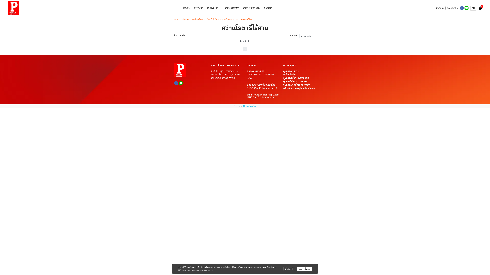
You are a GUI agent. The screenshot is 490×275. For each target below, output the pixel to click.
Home (176, 19)
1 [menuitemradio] (245, 49)
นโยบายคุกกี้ (208, 270)
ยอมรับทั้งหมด (304, 269)
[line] (466, 8)
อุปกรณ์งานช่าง (291, 71)
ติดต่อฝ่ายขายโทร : (256, 71)
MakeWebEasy (251, 106)
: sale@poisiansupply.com (265, 95)
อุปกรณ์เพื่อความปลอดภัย (296, 78)
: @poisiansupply (265, 97)
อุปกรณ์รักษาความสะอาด (295, 81)
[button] (473, 8)
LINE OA (251, 97)
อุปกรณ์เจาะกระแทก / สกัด (230, 19)
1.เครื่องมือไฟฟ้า (197, 19)
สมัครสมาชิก (452, 8)
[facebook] (462, 8)
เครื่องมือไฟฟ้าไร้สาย (212, 19)
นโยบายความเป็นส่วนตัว (191, 270)
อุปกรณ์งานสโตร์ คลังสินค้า (296, 85)
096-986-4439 (255, 88)
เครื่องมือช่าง (289, 75)
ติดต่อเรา (251, 65)
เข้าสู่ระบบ (440, 8)
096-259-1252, (255, 75)
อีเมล (249, 95)
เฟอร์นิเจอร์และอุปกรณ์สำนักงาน (299, 88)
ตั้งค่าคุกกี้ (289, 269)
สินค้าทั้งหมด (185, 19)
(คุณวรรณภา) (270, 88)
